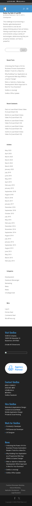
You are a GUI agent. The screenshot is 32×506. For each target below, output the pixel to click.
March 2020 (9, 166)
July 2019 (8, 172)
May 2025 (8, 150)
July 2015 (8, 217)
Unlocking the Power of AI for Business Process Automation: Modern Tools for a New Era (15, 68)
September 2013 (10, 245)
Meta (6, 286)
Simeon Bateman (10, 15)
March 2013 (9, 258)
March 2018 (9, 198)
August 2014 (9, 236)
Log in (7, 309)
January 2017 (9, 204)
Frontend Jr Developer (13, 426)
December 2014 (10, 226)
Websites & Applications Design (15, 407)
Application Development (12, 490)
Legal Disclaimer (16, 492)
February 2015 (10, 223)
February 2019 (10, 185)
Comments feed (10, 315)
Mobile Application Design (13, 412)
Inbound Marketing (15, 487)
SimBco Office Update (12, 93)
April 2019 (8, 182)
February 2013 (10, 261)
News (7, 290)
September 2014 (10, 232)
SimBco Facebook (11, 395)
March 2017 (9, 201)
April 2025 (8, 154)
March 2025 (9, 157)
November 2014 (10, 229)
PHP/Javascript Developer (14, 429)
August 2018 (9, 195)
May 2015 (8, 220)
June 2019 (8, 176)
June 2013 (8, 251)
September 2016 (10, 210)
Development (7, 17)
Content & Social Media (12, 410)
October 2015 (9, 213)
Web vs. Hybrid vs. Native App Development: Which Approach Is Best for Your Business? (16, 84)
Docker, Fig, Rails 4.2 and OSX (12, 13)
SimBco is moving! (11, 90)
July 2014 (8, 239)
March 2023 (9, 160)
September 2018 (10, 191)
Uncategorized (10, 293)
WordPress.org (10, 318)
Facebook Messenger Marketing (15, 485)
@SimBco (8, 393)
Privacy (23, 490)
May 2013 (8, 255)
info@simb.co (9, 390)
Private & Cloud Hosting (13, 415)
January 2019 (9, 188)
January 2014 (9, 242)
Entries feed (9, 312)
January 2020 (9, 169)
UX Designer (10, 433)
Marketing (8, 283)
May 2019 (8, 179)
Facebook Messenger (12, 280)
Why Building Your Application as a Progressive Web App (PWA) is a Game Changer (16, 76)
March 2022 (9, 163)
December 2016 (10, 207)
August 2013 (9, 248)
